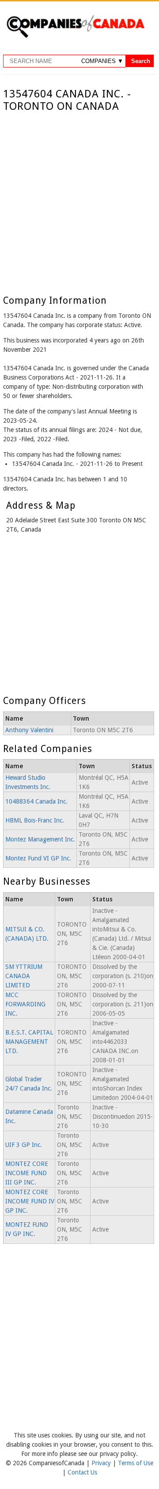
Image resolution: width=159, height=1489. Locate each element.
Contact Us (82, 1472)
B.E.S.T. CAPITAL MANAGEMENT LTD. (29, 1041)
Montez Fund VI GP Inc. (38, 858)
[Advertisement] (79, 196)
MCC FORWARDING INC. (25, 1004)
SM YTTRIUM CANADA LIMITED (23, 976)
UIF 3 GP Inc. (23, 1144)
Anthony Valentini (29, 729)
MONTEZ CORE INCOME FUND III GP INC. (26, 1173)
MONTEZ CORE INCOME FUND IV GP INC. (29, 1201)
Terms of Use (135, 1463)
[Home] (75, 36)
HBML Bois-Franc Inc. (34, 820)
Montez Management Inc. (40, 839)
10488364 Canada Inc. (36, 801)
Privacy (102, 1463)
